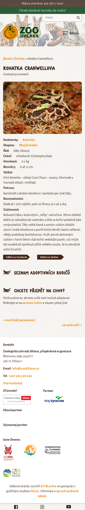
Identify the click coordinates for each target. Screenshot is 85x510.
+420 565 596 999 (20, 376)
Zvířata (19, 58)
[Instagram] (42, 507)
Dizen (35, 491)
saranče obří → (72, 325)
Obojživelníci (28, 145)
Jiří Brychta (49, 486)
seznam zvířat (32, 303)
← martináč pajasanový (19, 320)
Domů (7, 58)
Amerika (29, 139)
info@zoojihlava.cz (25, 368)
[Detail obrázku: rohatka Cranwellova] (42, 107)
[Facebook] (16, 507)
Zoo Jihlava (21, 32)
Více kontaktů (12, 383)
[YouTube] (68, 506)
